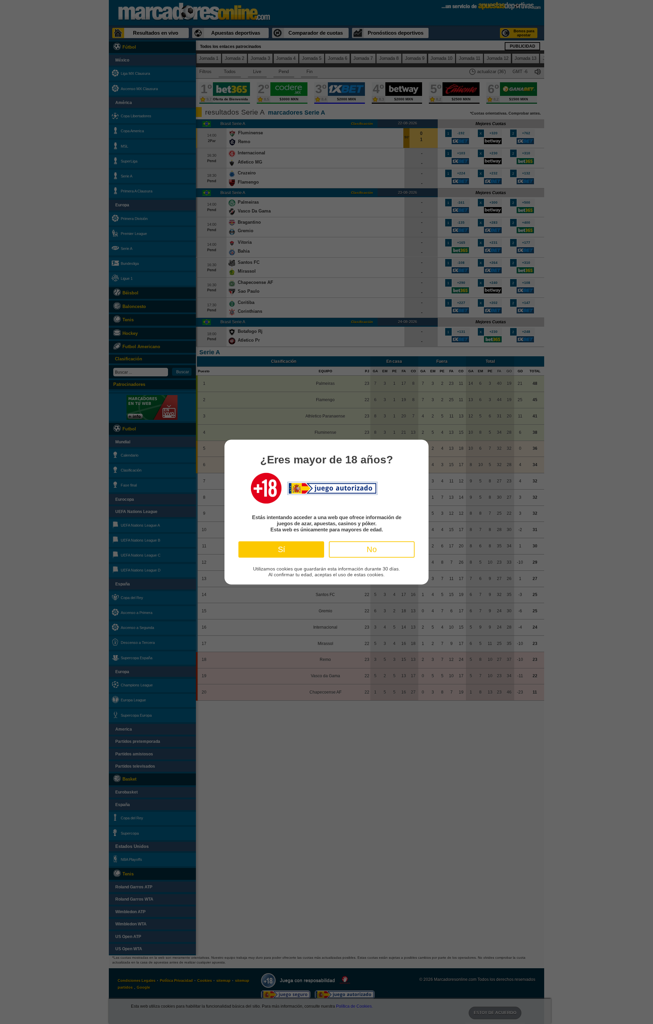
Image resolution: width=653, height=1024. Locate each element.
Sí (281, 549)
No (372, 549)
